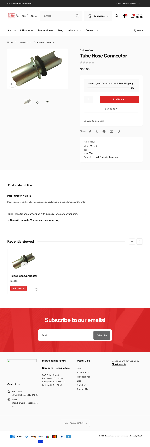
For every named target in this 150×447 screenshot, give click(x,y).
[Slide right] (140, 241)
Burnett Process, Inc (112, 436)
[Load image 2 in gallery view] (38, 102)
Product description (20, 185)
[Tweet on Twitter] (97, 131)
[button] (137, 16)
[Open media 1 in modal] (37, 69)
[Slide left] (132, 241)
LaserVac (87, 50)
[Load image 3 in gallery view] (48, 102)
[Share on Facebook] (89, 131)
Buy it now (111, 108)
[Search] (77, 16)
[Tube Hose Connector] (24, 265)
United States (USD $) (126, 3)
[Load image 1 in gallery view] (28, 102)
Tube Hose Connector (23, 275)
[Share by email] (111, 131)
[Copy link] (118, 131)
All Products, (102, 157)
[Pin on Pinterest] (104, 131)
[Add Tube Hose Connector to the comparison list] (36, 289)
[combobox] (61, 16)
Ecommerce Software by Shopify (131, 436)
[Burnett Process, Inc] (22, 361)
